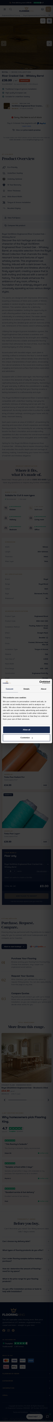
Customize (25, 738)
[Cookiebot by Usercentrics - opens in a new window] (39, 682)
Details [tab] (27, 689)
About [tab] (43, 689)
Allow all (26, 730)
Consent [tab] (9, 689)
